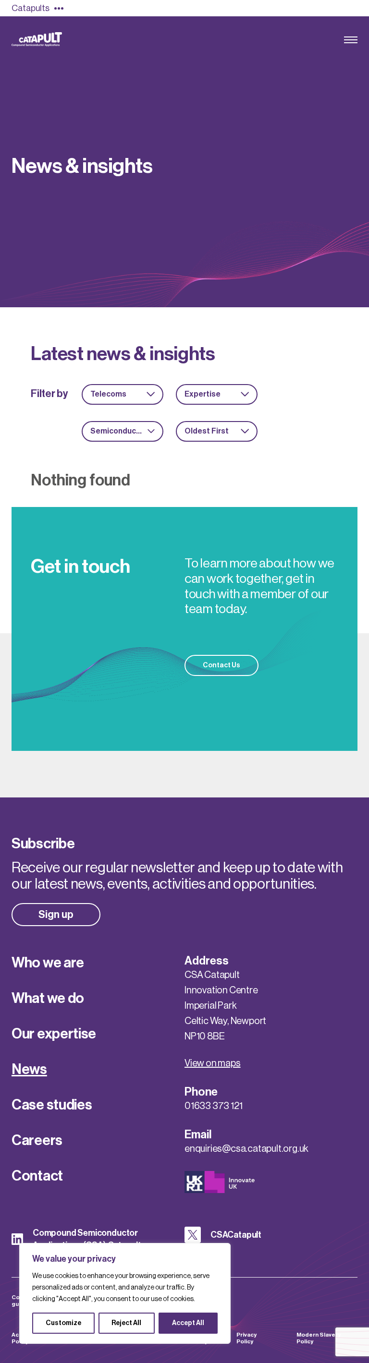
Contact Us (221, 665)
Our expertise (54, 1033)
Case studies (52, 1105)
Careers (37, 1140)
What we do (48, 998)
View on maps (212, 1063)
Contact (37, 1176)
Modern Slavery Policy (318, 1338)
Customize (63, 1323)
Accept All (188, 1323)
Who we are (48, 962)
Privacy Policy (246, 1338)
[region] (125, 1293)
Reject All (126, 1323)
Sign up (56, 914)
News (29, 1069)
